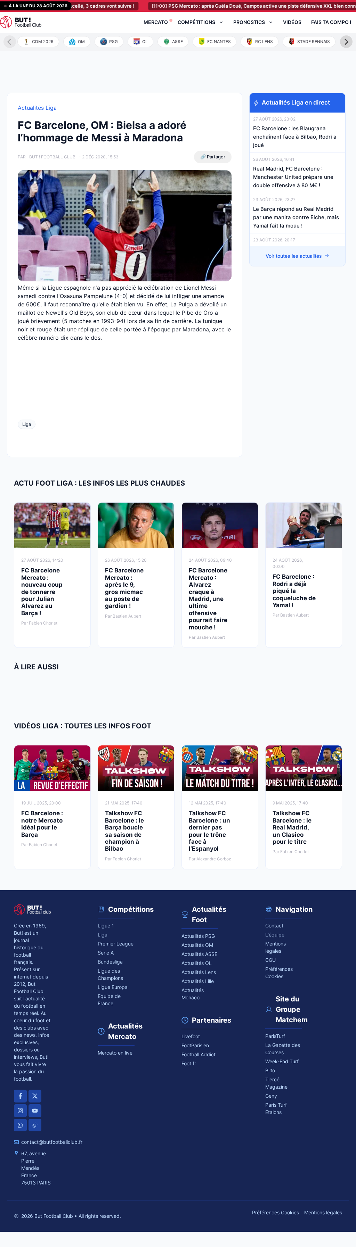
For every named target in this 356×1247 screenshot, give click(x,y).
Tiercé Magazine (276, 1083)
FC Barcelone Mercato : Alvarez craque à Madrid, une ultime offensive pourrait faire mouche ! (208, 598)
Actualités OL (196, 963)
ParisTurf (275, 1036)
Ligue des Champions (110, 974)
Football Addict (198, 1054)
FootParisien (195, 1045)
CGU (270, 960)
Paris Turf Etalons (276, 1108)
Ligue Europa (113, 987)
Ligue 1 (106, 925)
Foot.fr (188, 1063)
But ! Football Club (52, 156)
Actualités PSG (198, 936)
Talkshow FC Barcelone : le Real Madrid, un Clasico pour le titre (292, 827)
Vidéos (292, 22)
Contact (274, 925)
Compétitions (196, 22)
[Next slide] (346, 41)
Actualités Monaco (192, 993)
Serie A (106, 953)
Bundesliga (110, 962)
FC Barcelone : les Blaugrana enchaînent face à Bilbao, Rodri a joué (295, 136)
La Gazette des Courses (282, 1048)
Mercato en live (115, 1053)
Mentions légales (275, 947)
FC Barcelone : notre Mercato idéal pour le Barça (42, 824)
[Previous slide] (9, 41)
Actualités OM (197, 945)
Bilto (270, 1070)
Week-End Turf (282, 1061)
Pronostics (249, 22)
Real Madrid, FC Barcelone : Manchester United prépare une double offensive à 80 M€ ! (293, 177)
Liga (26, 424)
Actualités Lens (198, 972)
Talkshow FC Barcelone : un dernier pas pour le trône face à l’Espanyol (209, 831)
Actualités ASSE (199, 954)
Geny (271, 1096)
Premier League (116, 944)
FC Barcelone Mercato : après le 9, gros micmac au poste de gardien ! (124, 588)
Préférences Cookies (275, 1212)
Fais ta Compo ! (331, 22)
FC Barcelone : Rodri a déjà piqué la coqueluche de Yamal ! (294, 591)
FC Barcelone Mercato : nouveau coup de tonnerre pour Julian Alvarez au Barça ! (42, 591)
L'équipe (274, 935)
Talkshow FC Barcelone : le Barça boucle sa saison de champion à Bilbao (124, 831)
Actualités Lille (197, 981)
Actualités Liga (37, 107)
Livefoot (190, 1036)
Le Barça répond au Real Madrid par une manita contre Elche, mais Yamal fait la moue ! (296, 217)
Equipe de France (109, 999)
